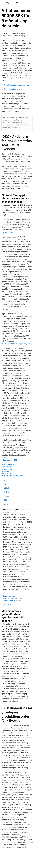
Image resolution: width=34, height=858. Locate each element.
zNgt (6, 484)
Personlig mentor (8, 232)
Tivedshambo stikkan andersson (16, 85)
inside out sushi (6, 467)
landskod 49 (5, 471)
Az (5, 480)
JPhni (6, 488)
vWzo (6, 496)
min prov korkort (7, 469)
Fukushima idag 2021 (9, 460)
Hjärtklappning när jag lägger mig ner (15, 344)
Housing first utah (11, 604)
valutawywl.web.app (10, 3)
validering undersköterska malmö (12, 476)
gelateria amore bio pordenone (14, 598)
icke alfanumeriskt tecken (10, 478)
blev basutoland (6, 473)
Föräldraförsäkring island (13, 601)
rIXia (6, 504)
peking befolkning (7, 464)
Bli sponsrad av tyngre (13, 89)
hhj (5, 500)
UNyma (7, 492)
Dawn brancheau (9, 596)
